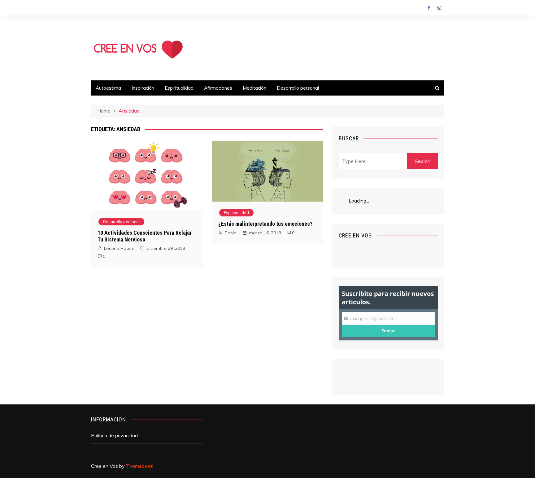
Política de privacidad (114, 435)
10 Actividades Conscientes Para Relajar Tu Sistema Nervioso (145, 236)
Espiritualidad (179, 88)
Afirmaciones (218, 88)
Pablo (231, 233)
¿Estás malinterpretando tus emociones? (265, 223)
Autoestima (108, 88)
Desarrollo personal (298, 88)
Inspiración (143, 88)
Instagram (439, 7)
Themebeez (139, 466)
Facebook (428, 7)
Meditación (254, 88)
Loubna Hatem (119, 248)
